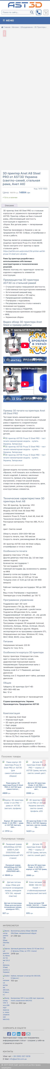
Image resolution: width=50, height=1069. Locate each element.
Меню (9, 20)
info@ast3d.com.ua (18, 1059)
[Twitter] (14, 1034)
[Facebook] (9, 1034)
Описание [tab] (9, 205)
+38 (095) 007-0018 (21, 1056)
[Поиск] (31, 12)
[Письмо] (28, 1034)
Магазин (15, 27)
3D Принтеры (40, 27)
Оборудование (26, 27)
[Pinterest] (24, 1034)
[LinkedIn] (19, 1034)
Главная (7, 27)
